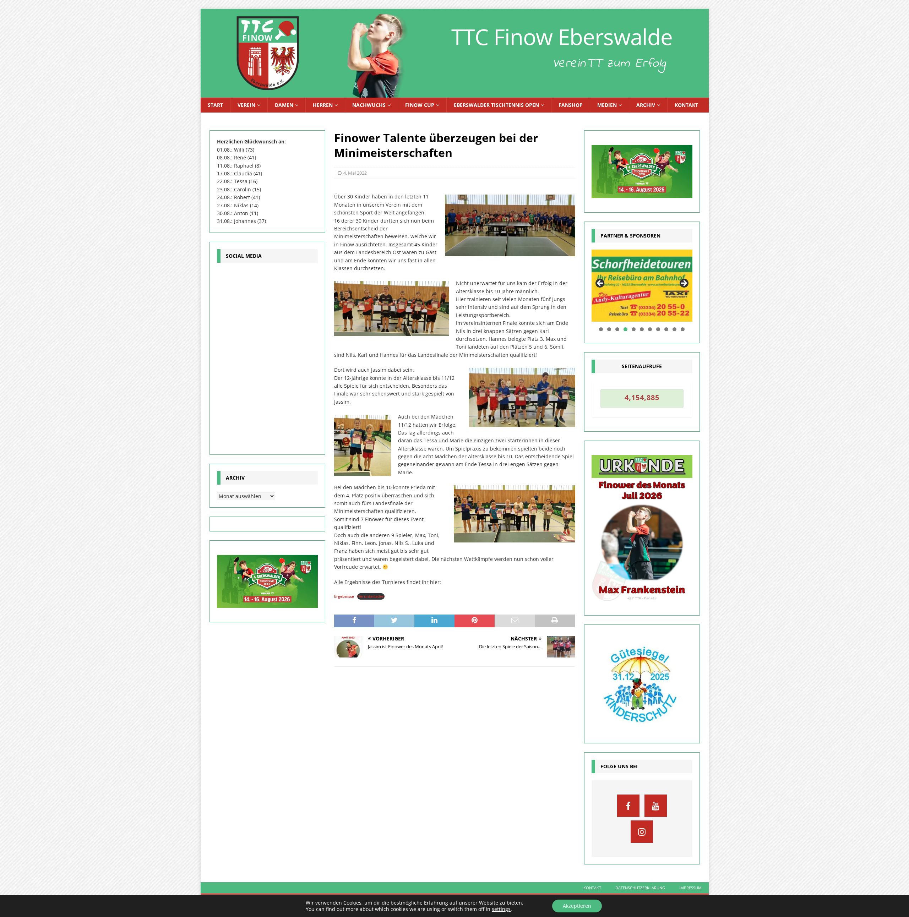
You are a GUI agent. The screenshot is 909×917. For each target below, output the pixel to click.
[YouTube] (655, 806)
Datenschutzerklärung (640, 887)
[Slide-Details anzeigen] (642, 286)
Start (215, 105)
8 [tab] (658, 329)
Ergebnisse (344, 596)
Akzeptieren (577, 905)
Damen (284, 105)
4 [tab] (625, 329)
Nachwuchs (369, 105)
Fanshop (571, 105)
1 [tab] (601, 329)
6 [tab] (642, 329)
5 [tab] (634, 329)
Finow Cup (419, 105)
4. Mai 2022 (355, 173)
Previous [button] (600, 283)
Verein (246, 105)
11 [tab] (683, 329)
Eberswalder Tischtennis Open (496, 105)
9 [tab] (666, 329)
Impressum (690, 887)
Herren (323, 105)
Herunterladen (371, 596)
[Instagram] (642, 831)
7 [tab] (650, 329)
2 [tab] (609, 329)
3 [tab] (617, 329)
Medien (607, 105)
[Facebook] (628, 806)
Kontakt (686, 105)
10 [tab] (674, 329)
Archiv (645, 105)
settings (501, 909)
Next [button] (683, 283)
